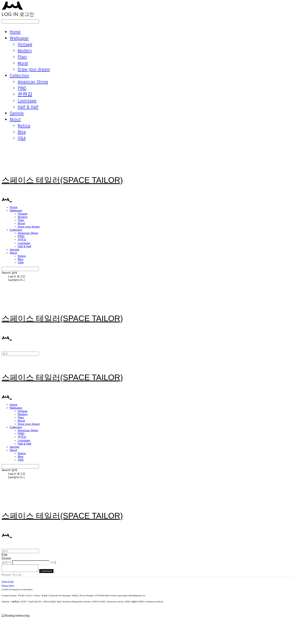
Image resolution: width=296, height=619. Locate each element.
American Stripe (33, 82)
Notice (24, 125)
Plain (22, 57)
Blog (22, 132)
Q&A (22, 138)
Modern (25, 50)
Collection (19, 75)
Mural (23, 63)
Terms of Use (8, 581)
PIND (22, 88)
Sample (17, 113)
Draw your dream (34, 69)
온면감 (25, 94)
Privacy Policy (8, 585)
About (15, 119)
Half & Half (28, 107)
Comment (46, 570)
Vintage (25, 44)
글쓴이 (6, 562)
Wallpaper (19, 38)
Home (15, 32)
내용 (53, 562)
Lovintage (27, 100)
